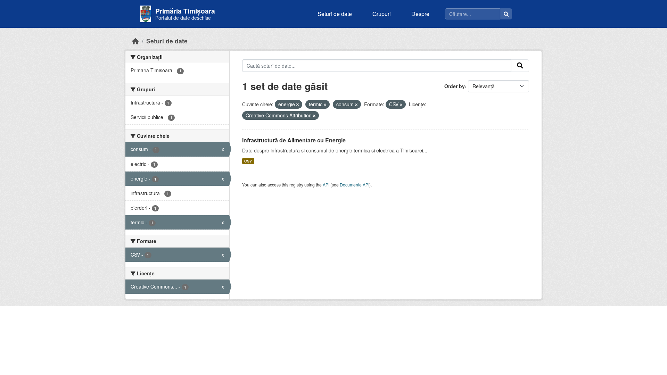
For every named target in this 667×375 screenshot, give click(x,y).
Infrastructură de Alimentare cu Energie (294, 140)
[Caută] (506, 13)
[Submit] (520, 65)
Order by (454, 86)
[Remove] (297, 104)
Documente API (354, 185)
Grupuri (381, 14)
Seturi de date (335, 14)
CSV (248, 161)
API (326, 185)
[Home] (135, 40)
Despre (420, 14)
